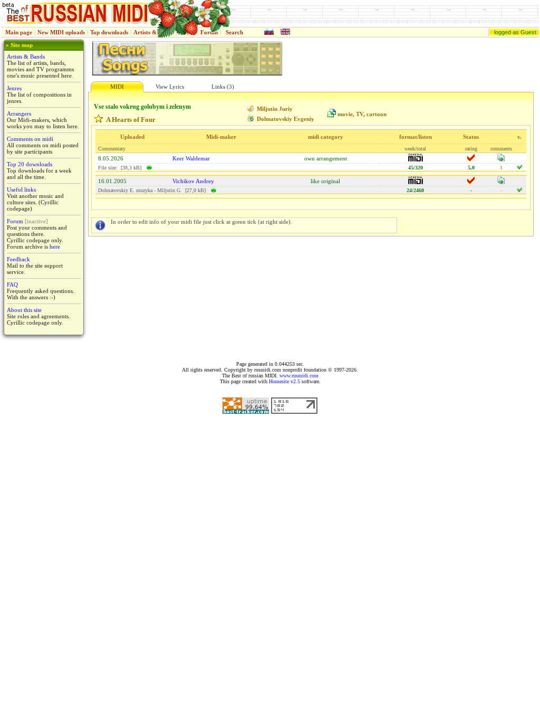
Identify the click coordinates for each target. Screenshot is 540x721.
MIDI (117, 86)
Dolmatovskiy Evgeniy (285, 119)
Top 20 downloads (29, 164)
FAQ (12, 284)
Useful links (21, 189)
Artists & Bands (26, 56)
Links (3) (222, 86)
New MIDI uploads (61, 32)
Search (234, 32)
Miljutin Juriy (275, 109)
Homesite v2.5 (284, 381)
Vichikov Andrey (193, 181)
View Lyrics (170, 86)
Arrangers (19, 113)
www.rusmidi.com (299, 375)
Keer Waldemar (191, 158)
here (55, 246)
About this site (24, 310)
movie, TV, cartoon (362, 114)
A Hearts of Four (131, 120)
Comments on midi (30, 139)
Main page (18, 32)
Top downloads (109, 32)
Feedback (18, 259)
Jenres (14, 88)
